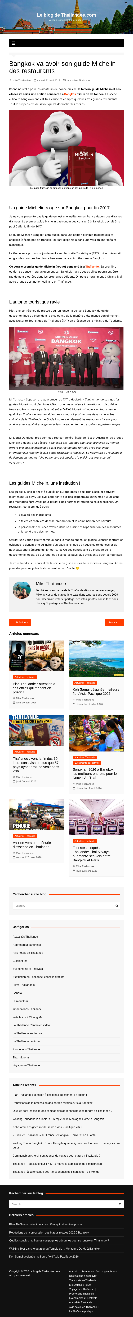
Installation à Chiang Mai (28, 1017)
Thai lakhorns (21, 1057)
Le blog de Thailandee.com (66, 15)
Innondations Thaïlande (27, 1009)
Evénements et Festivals (87, 763)
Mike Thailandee (21, 80)
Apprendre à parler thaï (27, 944)
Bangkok (70, 94)
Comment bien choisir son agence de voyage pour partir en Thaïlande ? (56, 1155)
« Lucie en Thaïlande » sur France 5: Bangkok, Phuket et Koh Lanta (54, 1135)
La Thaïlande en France (27, 1033)
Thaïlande (92, 266)
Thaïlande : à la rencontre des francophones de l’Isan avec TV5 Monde (56, 1171)
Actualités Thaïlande (78, 80)
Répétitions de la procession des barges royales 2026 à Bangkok (52, 1102)
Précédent (22, 622)
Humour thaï (20, 1001)
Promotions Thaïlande (26, 1049)
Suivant (112, 622)
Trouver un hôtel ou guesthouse (99, 1271)
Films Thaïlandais (24, 984)
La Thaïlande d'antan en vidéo (31, 1025)
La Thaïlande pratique (26, 1041)
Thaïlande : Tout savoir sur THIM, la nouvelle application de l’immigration (57, 1163)
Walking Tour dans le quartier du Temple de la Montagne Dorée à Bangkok (58, 1119)
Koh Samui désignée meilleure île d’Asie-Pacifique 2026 (47, 1127)
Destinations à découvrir (82, 1275)
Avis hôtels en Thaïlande (28, 952)
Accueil (73, 1271)
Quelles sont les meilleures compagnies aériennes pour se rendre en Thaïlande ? (62, 1110)
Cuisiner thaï (20, 960)
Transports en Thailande (82, 1280)
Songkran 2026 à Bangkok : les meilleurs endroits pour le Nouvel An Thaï (95, 774)
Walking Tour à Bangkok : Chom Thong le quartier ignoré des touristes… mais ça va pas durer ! (66, 1145)
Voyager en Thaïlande (26, 1065)
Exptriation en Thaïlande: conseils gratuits (38, 976)
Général (18, 993)
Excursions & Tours (80, 1284)
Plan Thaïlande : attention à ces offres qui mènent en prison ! (34, 688)
